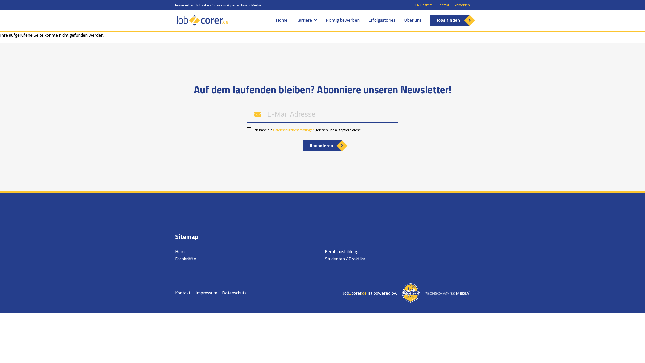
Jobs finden (448, 20)
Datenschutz (234, 292)
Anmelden (462, 4)
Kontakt (443, 4)
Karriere (304, 20)
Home (281, 20)
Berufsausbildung (341, 251)
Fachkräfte (185, 258)
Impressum (206, 292)
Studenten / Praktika (345, 258)
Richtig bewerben (343, 20)
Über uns (413, 20)
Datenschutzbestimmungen (294, 129)
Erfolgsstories (381, 20)
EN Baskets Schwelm (210, 5)
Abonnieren (321, 145)
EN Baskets (424, 4)
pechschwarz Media (245, 5)
